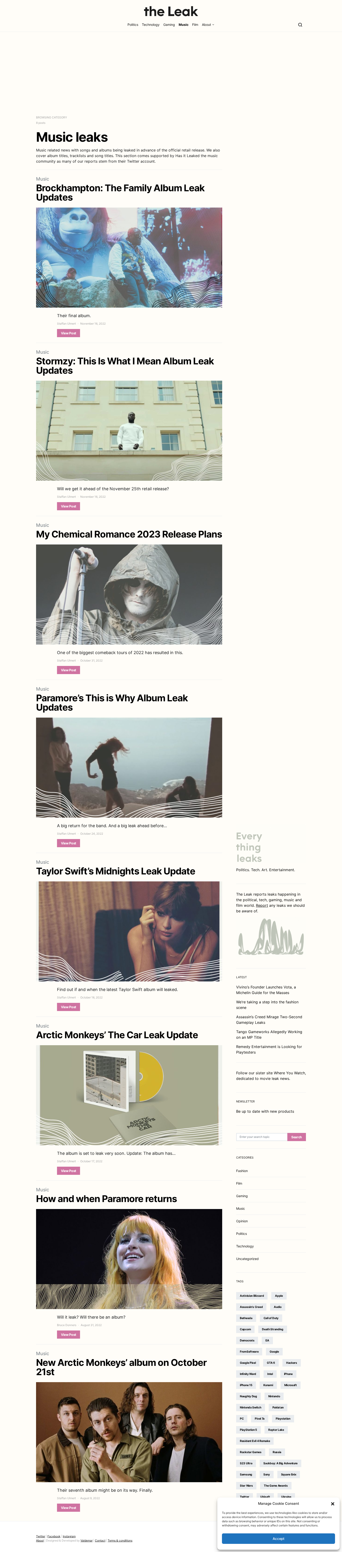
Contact (100, 1540)
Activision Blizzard (252, 1295)
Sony (266, 1474)
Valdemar (86, 1540)
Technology (151, 25)
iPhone (288, 1374)
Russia (277, 1452)
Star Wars (246, 1485)
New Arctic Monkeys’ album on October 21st (121, 1367)
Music (183, 25)
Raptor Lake (276, 1429)
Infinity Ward (248, 1374)
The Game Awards (276, 1485)
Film (195, 25)
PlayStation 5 (248, 1429)
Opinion (242, 1221)
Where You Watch (289, 1073)
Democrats (247, 1340)
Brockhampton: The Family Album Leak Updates (120, 192)
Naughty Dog (248, 1396)
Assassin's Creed (251, 1307)
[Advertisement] (171, 73)
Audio (278, 1307)
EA (267, 1340)
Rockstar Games (251, 1452)
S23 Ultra (246, 1463)
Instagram (69, 1536)
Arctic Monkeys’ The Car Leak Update (117, 1035)
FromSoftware (249, 1351)
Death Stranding (272, 1329)
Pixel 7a (260, 1418)
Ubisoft (265, 1496)
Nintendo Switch (250, 1407)
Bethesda (246, 1318)
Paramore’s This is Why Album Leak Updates (112, 702)
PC (242, 1418)
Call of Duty (271, 1318)
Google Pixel (248, 1362)
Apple (279, 1295)
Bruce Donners (66, 1325)
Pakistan (278, 1407)
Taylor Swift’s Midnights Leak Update (115, 871)
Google (274, 1351)
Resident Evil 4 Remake (255, 1441)
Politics (132, 25)
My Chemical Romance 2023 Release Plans (129, 534)
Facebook (53, 1536)
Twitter (244, 1496)
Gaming (169, 25)
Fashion (242, 1171)
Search (296, 1137)
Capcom (245, 1329)
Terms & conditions (120, 1540)
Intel (270, 1374)
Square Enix (288, 1474)
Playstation (283, 1418)
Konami (268, 1385)
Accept (279, 1538)
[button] (332, 1503)
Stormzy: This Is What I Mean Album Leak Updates (125, 365)
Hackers (291, 1362)
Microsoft (290, 1385)
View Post (68, 333)
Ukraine (286, 1496)
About (206, 25)
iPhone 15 (246, 1385)
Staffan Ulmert (66, 323)
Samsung (246, 1474)
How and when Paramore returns (106, 1198)
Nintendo (274, 1396)
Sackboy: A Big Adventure (280, 1463)
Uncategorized (247, 1259)
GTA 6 (271, 1362)
